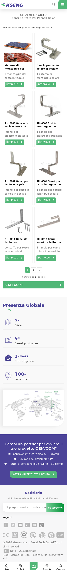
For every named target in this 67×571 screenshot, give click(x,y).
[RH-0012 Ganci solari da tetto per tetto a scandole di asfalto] (49, 234)
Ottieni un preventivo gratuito (31, 474)
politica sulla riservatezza (47, 555)
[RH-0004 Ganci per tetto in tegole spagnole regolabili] (18, 177)
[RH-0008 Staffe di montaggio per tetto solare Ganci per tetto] (49, 119)
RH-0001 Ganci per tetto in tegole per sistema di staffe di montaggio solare (49, 183)
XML (5, 558)
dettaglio (12, 84)
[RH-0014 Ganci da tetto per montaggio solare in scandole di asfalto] (18, 234)
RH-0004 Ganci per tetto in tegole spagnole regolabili (17, 183)
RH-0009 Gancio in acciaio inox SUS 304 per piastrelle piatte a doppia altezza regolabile (17, 125)
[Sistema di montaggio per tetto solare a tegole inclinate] (18, 61)
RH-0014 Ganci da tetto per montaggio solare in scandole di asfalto (16, 241)
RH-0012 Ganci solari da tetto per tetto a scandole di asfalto (49, 241)
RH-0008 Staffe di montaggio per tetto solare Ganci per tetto (48, 125)
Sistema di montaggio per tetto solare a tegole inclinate (15, 67)
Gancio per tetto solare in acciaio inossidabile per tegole (47, 67)
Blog (6, 555)
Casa (41, 15)
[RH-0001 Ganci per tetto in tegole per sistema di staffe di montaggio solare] (49, 177)
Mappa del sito (20, 555)
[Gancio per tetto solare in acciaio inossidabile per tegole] (49, 61)
